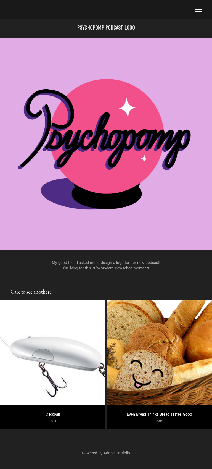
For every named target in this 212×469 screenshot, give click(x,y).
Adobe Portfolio (117, 452)
